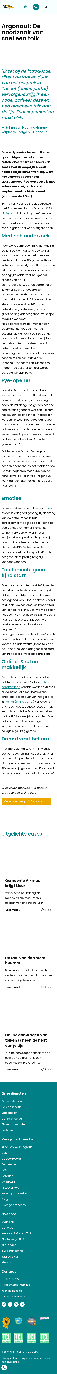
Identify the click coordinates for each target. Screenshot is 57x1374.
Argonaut (11, 213)
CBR (4, 1153)
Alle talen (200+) (13, 1239)
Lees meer (12, 910)
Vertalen (7, 1130)
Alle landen (9, 1245)
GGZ (5, 1170)
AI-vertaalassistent (15, 1124)
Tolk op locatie (11, 1107)
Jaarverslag (10, 1256)
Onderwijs (8, 1182)
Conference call (12, 1119)
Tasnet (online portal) (19, 702)
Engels (47, 508)
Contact (7, 1227)
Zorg (5, 1199)
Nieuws (6, 1262)
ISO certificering (12, 1251)
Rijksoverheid (10, 1187)
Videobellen (9, 1113)
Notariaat (8, 1176)
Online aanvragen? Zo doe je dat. (26, 801)
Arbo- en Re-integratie (17, 1147)
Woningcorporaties (15, 1193)
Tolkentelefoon (12, 1101)
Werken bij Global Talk (16, 1233)
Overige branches (14, 1205)
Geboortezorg (11, 1158)
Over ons (8, 1222)
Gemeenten (10, 1164)
